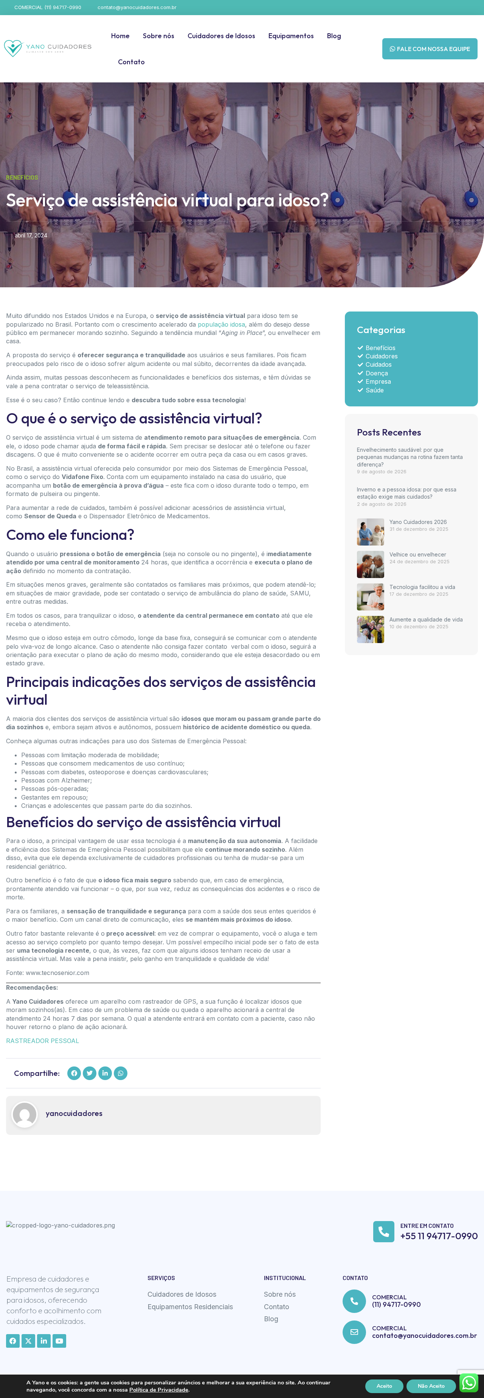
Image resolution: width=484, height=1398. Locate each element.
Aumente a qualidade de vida (426, 619)
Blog (334, 35)
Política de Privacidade (158, 1389)
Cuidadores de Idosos (221, 35)
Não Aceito (431, 1386)
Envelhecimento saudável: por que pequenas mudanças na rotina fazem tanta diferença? (410, 457)
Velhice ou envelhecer (417, 554)
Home (120, 35)
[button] (74, 1073)
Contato (131, 61)
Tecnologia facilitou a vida (422, 587)
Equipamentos (291, 35)
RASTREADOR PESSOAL (42, 1041)
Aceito (384, 1386)
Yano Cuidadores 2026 (418, 522)
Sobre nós (158, 35)
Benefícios (22, 177)
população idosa (221, 324)
